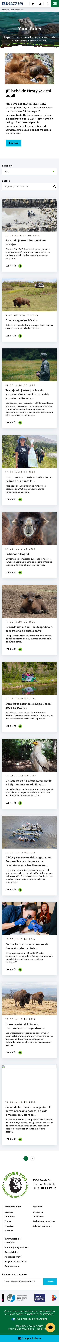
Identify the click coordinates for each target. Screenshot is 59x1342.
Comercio (10, 1217)
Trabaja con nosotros (44, 1221)
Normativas (44, 1329)
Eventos (9, 1212)
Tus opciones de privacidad (32, 1319)
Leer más (10, 266)
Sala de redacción (42, 1226)
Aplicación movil (13, 1257)
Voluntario (38, 1217)
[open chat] (51, 1327)
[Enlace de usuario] (40, 4)
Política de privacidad (21, 1329)
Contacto (38, 1212)
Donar (8, 1221)
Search (6, 181)
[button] (47, 4)
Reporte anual (12, 1266)
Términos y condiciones (29, 1326)
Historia (9, 1231)
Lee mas (13, 143)
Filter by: (7, 166)
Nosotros (9, 1226)
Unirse (50, 1281)
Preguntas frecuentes (16, 1261)
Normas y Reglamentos (17, 1247)
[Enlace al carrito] (33, 4)
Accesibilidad (11, 1252)
